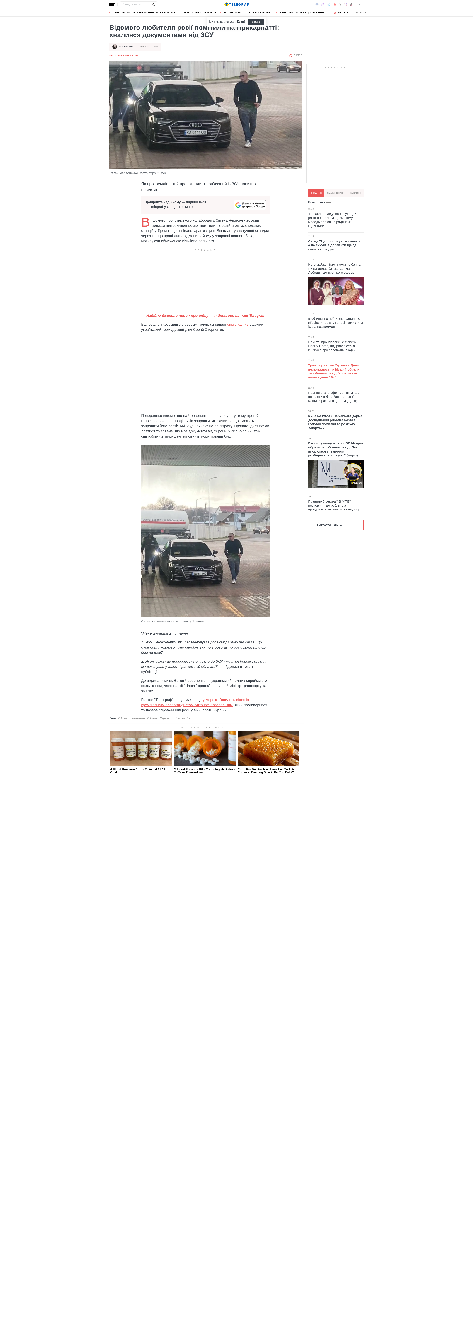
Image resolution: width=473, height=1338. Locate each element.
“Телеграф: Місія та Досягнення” (302, 12)
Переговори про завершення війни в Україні (144, 12)
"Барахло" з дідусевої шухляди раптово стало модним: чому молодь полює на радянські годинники (332, 220)
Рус (361, 4)
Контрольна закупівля (200, 12)
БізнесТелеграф (260, 12)
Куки (240, 21)
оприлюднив (238, 324)
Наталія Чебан (126, 47)
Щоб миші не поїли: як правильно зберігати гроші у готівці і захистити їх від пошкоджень (335, 322)
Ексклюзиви (232, 12)
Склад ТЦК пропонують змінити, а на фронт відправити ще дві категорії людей (335, 245)
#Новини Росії (182, 718)
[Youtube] (335, 4)
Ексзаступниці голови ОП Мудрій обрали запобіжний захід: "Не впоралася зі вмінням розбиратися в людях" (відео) (335, 449)
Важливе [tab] (355, 193)
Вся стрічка (316, 202)
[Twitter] (340, 4)
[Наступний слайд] (366, 12)
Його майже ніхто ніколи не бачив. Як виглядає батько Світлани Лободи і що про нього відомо (334, 268)
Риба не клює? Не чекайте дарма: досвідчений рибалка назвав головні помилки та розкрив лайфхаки (335, 422)
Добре (256, 21)
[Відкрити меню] (112, 4)
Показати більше (329, 525)
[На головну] (236, 4)
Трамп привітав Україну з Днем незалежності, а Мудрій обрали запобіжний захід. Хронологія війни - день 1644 (334, 371)
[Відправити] (153, 4)
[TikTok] (351, 4)
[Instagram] (345, 4)
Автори (343, 12)
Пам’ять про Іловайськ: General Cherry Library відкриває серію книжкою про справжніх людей (332, 346)
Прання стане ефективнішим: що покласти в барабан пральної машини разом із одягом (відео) (333, 396)
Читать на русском (123, 55)
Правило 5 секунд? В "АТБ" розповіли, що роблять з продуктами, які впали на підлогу (334, 505)
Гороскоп (363, 12)
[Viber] (323, 4)
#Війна (122, 718)
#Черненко (137, 718)
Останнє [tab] (316, 193)
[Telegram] (329, 4)
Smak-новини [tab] (335, 193)
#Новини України (159, 718)
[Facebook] (317, 4)
